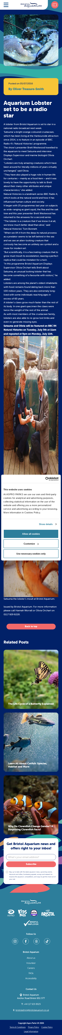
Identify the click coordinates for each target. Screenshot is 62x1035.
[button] (6, 5)
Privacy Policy (33, 1027)
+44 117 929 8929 (31, 1004)
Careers (31, 968)
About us (31, 958)
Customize (29, 543)
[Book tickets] (54, 4)
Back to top (31, 626)
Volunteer (31, 963)
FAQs (31, 973)
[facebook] (26, 941)
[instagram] (15, 941)
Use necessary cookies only (31, 553)
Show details (46, 524)
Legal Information (31, 1031)
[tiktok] (47, 941)
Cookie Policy (47, 1027)
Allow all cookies (31, 533)
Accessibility (31, 978)
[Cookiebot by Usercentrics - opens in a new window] (45, 479)
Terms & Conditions (18, 1027)
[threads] (36, 941)
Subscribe (31, 864)
